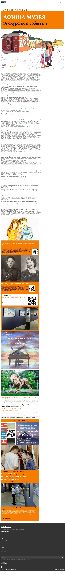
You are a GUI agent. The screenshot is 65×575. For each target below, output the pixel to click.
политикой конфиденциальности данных (23, 559)
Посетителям (4, 534)
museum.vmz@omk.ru (59, 569)
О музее (2, 538)
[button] (62, 557)
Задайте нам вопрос (5, 549)
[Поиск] (60, 2)
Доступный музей (5, 543)
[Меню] (63, 2)
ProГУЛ (2, 547)
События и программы (6, 540)
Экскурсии (3, 545)
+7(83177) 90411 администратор (8, 569)
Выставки (3, 536)
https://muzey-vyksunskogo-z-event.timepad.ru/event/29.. (16, 84)
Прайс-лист (3, 551)
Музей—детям (4, 541)
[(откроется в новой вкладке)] (32, 563)
